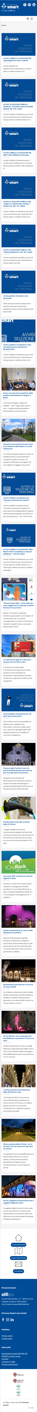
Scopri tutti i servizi (18, 1258)
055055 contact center (11, 1356)
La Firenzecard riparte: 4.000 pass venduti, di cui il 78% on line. (17, 661)
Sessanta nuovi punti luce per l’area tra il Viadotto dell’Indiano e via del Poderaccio (18, 446)
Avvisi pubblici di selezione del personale (15, 297)
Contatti (5, 1359)
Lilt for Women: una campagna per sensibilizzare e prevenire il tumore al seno (18, 1038)
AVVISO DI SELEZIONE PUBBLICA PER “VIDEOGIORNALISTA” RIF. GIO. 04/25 (17, 251)
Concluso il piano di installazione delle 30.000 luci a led (16, 1091)
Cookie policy (7, 1338)
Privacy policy (7, 1336)
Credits (31, 1408)
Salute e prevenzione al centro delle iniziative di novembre (18, 931)
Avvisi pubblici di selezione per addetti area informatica (17, 715)
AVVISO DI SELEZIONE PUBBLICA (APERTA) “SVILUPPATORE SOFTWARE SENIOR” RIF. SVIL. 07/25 (18, 106)
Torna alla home (18, 1244)
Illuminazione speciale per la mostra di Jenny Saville (18, 986)
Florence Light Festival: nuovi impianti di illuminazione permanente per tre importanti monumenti (17, 770)
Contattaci (18, 1271)
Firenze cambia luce (10, 1364)
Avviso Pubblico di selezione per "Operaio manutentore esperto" (16, 499)
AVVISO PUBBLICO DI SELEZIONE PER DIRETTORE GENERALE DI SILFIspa (17, 154)
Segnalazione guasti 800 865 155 (14, 1353)
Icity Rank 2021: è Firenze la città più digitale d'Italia (17, 877)
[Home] (10, 6)
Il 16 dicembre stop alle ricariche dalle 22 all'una (16, 823)
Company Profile (8, 1362)
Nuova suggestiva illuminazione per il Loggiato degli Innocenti (18, 1202)
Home (4, 25)
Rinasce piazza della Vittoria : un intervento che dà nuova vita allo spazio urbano (18, 1146)
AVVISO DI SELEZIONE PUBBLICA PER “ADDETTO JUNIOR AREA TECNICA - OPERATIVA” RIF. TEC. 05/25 (17, 204)
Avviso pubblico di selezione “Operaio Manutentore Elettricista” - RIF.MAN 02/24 (17, 347)
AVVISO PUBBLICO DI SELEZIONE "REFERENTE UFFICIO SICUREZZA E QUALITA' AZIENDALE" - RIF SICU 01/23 (18, 551)
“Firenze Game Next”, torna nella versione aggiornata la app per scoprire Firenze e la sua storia (18, 605)
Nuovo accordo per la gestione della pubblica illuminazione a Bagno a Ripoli (18, 395)
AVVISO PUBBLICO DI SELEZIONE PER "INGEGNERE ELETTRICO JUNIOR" (17, 59)
